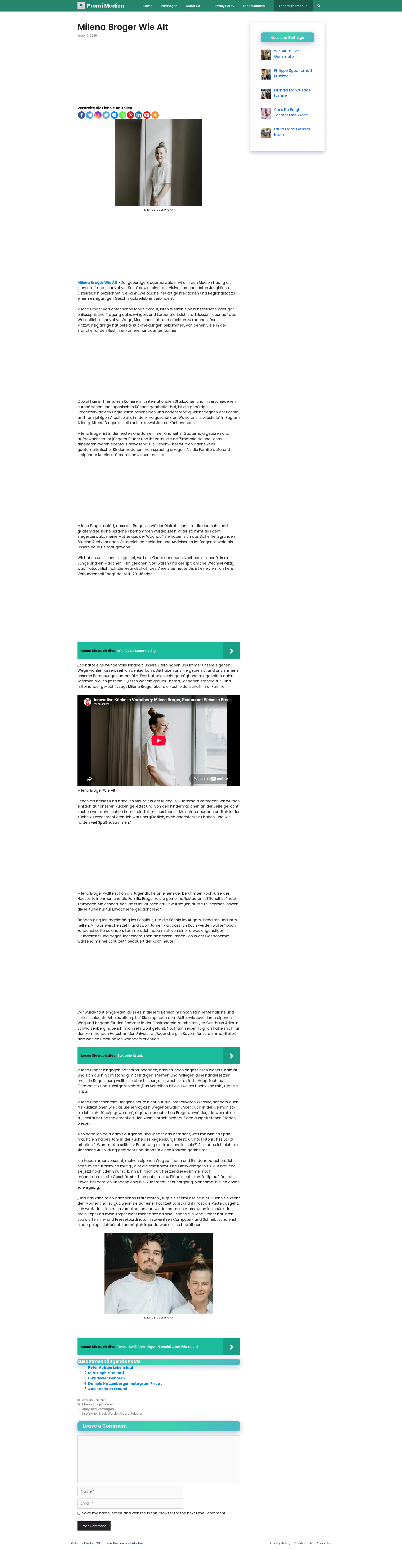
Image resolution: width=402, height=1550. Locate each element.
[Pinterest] (130, 115)
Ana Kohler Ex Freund (107, 1388)
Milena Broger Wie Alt (97, 282)
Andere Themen (291, 6)
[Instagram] (98, 115)
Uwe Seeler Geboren (106, 1378)
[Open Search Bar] (319, 6)
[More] (155, 115)
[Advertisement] (158, 74)
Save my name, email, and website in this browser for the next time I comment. (154, 1513)
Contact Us (303, 1543)
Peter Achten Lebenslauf (110, 1367)
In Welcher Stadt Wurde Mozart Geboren (112, 1413)
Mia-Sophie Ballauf (106, 1372)
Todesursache (253, 6)
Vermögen (169, 6)
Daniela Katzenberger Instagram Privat (125, 1383)
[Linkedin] (138, 115)
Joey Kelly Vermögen (98, 1409)
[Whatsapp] (122, 115)
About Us (193, 6)
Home (147, 6)
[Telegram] (89, 115)
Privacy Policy (224, 6)
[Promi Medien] (81, 6)
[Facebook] (81, 115)
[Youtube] (147, 115)
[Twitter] (106, 115)
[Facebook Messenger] (114, 115)
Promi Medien (105, 5)
